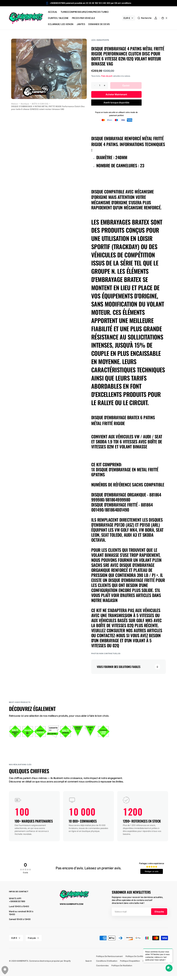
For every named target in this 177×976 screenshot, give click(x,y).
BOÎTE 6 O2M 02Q (40, 104)
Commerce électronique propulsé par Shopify (50, 961)
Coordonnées (102, 965)
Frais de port (106, 76)
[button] (144, 18)
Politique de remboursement (109, 956)
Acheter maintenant (116, 94)
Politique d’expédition (130, 961)
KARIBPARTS (22, 961)
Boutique (25, 104)
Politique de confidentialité (138, 956)
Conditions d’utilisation (106, 961)
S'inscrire (159, 911)
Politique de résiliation (121, 965)
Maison (14, 104)
